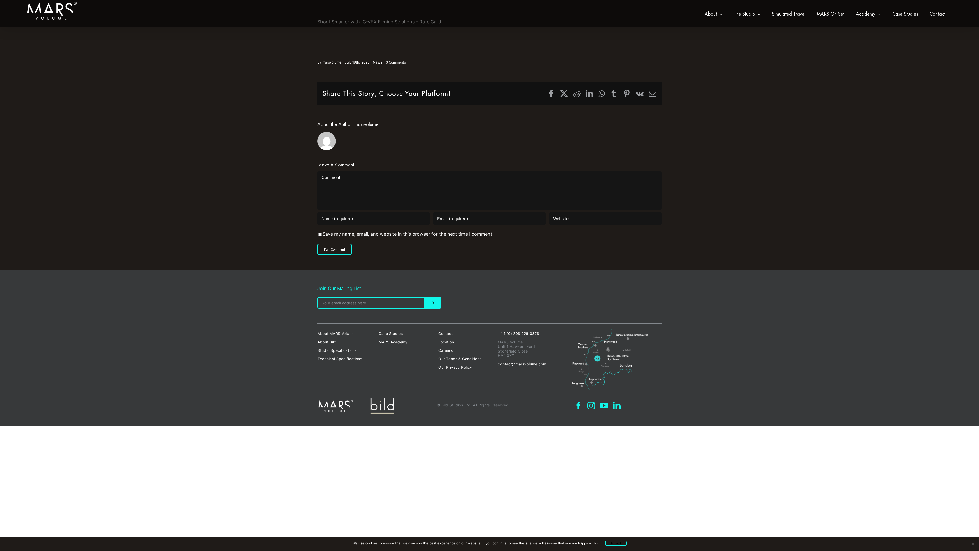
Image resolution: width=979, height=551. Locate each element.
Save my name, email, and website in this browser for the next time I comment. (408, 234)
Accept (616, 543)
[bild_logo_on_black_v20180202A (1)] (382, 400)
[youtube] (604, 405)
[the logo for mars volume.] (335, 401)
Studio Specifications (337, 350)
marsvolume (331, 62)
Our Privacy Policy (455, 367)
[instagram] (591, 405)
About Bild (327, 342)
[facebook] (578, 405)
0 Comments (396, 62)
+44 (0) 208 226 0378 (518, 333)
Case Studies (391, 333)
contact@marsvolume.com (522, 364)
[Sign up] (433, 303)
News (377, 62)
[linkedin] (617, 405)
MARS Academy (393, 342)
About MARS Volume (336, 333)
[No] (972, 543)
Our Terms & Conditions (459, 359)
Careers (445, 350)
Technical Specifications (340, 359)
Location (446, 342)
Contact (445, 333)
